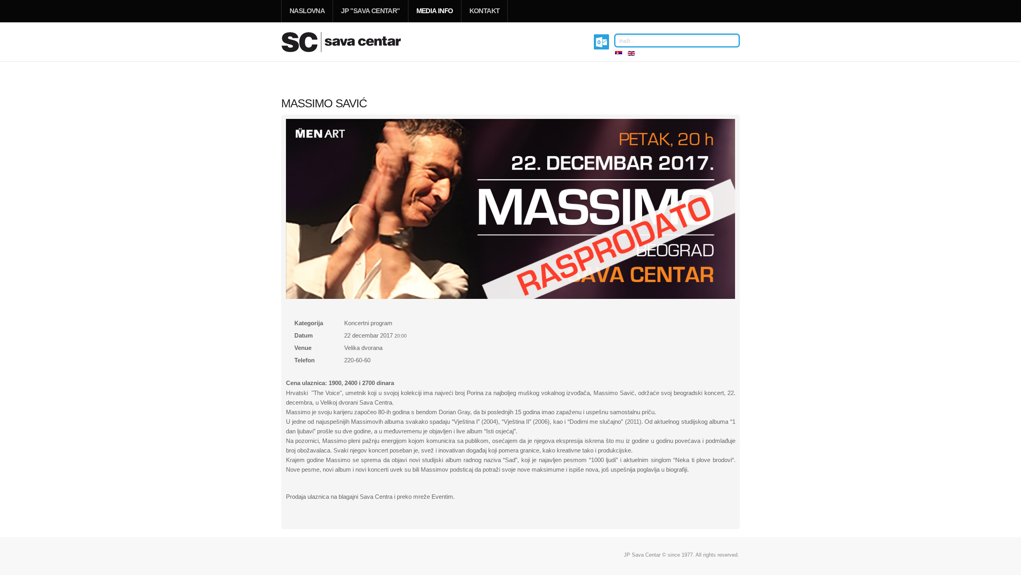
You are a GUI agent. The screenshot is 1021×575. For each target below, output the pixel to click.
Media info (434, 11)
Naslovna (307, 11)
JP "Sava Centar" (370, 11)
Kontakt (484, 11)
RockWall (351, 41)
